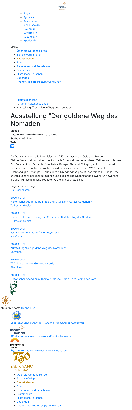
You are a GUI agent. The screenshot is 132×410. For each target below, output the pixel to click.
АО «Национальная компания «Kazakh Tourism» (40, 336)
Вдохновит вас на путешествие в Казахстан (38, 350)
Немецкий (29, 28)
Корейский (30, 36)
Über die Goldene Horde (32, 50)
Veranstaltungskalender (34, 103)
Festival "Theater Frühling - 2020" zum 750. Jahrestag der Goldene (51, 217)
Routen (21, 62)
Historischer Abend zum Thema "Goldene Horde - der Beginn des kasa (53, 278)
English (27, 13)
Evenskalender (26, 58)
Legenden (23, 77)
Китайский (30, 32)
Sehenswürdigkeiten (29, 54)
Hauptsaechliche (27, 99)
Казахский (30, 21)
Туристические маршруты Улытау (39, 81)
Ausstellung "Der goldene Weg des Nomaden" (38, 248)
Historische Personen (30, 74)
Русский (28, 17)
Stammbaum (24, 70)
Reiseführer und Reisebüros (33, 66)
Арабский (29, 40)
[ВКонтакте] (12, 146)
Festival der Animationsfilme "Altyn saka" (35, 232)
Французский (31, 25)
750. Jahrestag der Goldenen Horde (32, 263)
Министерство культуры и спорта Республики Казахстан (47, 322)
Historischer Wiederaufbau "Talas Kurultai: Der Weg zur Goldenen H (51, 201)
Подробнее (28, 307)
